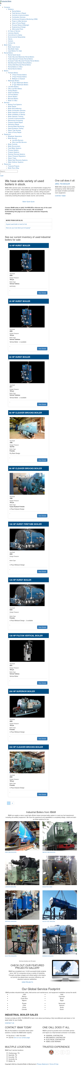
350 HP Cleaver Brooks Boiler (26, 746)
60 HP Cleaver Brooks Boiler (25, 412)
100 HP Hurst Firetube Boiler (25, 524)
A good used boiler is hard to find (16, 224)
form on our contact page (22, 1037)
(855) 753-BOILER (62, 183)
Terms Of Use (54, 1064)
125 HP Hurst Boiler (20, 579)
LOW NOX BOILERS (10, 887)
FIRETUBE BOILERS (10, 852)
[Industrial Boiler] (5, 1)
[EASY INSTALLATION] (42, 889)
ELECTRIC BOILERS (10, 956)
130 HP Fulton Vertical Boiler (26, 635)
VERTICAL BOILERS (10, 921)
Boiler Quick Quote (28, 202)
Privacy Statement (42, 1064)
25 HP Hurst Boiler (19, 301)
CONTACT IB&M (60, 196)
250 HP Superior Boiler (22, 691)
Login (2, 176)
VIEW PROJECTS (27, 982)
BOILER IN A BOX (47, 887)
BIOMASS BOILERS (47, 956)
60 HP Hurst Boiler (19, 356)
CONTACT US (9, 1023)
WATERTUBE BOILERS (48, 852)
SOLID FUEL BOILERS (48, 921)
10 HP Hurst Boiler (19, 245)
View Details (42, 293)
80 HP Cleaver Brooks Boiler (25, 468)
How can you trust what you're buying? (18, 228)
